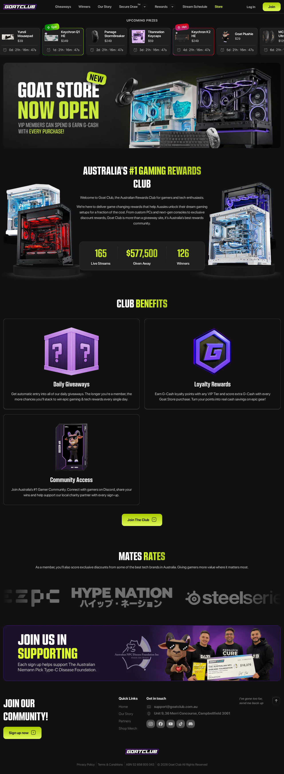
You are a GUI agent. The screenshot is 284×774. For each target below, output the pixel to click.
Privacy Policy (86, 764)
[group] (63, 41)
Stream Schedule (195, 7)
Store (219, 7)
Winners (84, 7)
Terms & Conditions (110, 764)
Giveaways (63, 7)
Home (123, 707)
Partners (125, 721)
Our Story (105, 7)
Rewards (161, 7)
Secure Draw (129, 6)
